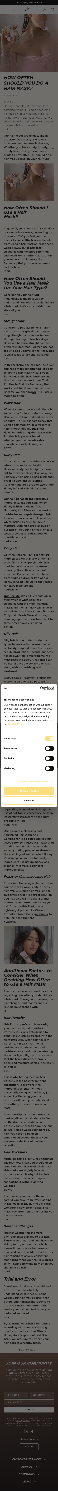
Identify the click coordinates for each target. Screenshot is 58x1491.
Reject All (29, 800)
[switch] (49, 748)
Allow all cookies (29, 791)
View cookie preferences (34, 781)
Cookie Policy (16, 724)
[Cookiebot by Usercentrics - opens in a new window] (41, 688)
